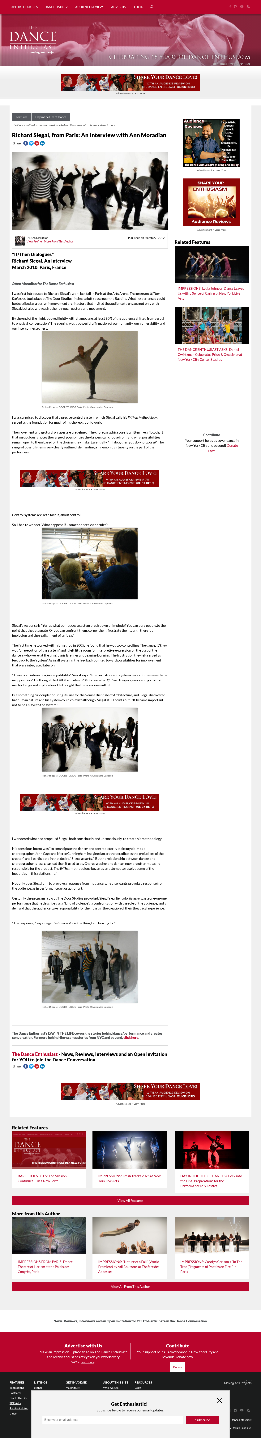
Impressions (17, 1387)
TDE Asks (15, 1403)
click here (130, 1037)
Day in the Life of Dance (50, 117)
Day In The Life (18, 1398)
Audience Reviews (89, 7)
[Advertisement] (212, 400)
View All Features (130, 1200)
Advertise (119, 7)
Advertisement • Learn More (130, 93)
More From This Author (58, 241)
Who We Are (110, 1387)
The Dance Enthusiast (35, 1054)
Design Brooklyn (241, 1427)
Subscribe (202, 1420)
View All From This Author (130, 1286)
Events (38, 1387)
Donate (177, 1367)
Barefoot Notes (19, 1408)
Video (13, 1413)
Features (21, 117)
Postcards (15, 1392)
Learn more (87, 1362)
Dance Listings (56, 7)
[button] (150, 7)
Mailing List (72, 1387)
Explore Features (24, 7)
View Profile (34, 241)
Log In (138, 1387)
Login (138, 7)
